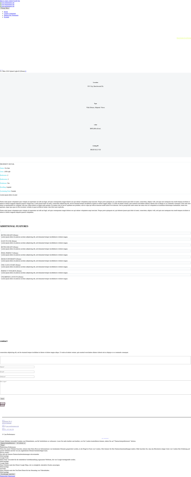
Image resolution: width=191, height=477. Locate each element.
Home (6, 12)
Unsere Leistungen (10, 13)
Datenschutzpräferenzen (8, 443)
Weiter (2, 405)
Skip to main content (6, 1)
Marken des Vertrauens (11, 15)
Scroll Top (16, 1)
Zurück (2, 403)
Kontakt (6, 17)
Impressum (11, 476)
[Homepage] (7, 4)
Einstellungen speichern (8, 474)
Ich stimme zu (21, 443)
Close (2, 445)
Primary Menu (5, 8)
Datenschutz (97, 438)
